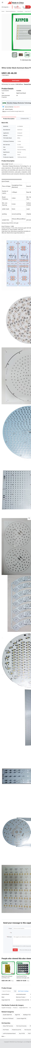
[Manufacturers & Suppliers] (16, 2)
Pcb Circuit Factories (21, 1026)
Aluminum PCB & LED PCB (22, 1000)
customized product (21, 994)
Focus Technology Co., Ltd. (20, 1041)
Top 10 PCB (22, 1033)
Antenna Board (5, 994)
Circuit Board (20, 11)
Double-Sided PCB (7, 1014)
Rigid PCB (17, 1014)
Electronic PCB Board (8, 1018)
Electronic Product (20, 997)
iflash (3, 997)
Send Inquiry (15, 80)
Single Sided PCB (6, 1000)
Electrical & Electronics (11, 11)
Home (3, 11)
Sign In (4, 111)
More (3, 1036)
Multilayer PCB (26, 1014)
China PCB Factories (8, 1026)
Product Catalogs (24, 991)
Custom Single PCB (21, 1018)
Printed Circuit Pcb (16, 1029)
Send (15, 950)
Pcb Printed (6, 1029)
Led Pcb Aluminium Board (9, 1033)
